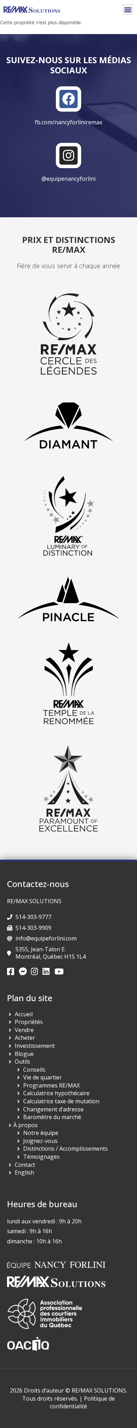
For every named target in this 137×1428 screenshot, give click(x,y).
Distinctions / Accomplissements (65, 1148)
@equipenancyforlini (68, 179)
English (24, 1172)
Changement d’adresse (53, 1109)
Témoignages (41, 1157)
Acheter (25, 1038)
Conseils (34, 1069)
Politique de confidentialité (82, 1402)
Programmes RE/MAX (51, 1085)
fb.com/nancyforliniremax (68, 122)
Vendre (24, 1030)
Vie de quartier (42, 1077)
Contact (25, 1165)
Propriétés (29, 1022)
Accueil (24, 1014)
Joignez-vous (40, 1141)
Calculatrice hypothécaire (56, 1093)
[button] (127, 9)
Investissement (35, 1046)
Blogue (24, 1054)
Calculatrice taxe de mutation (61, 1101)
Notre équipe (40, 1133)
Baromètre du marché (52, 1117)
